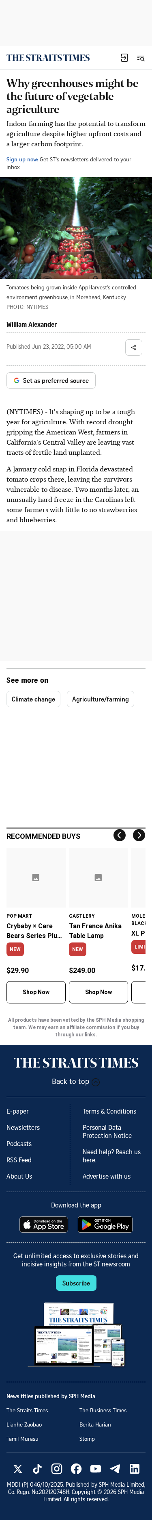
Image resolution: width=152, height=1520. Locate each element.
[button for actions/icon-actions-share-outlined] (133, 347)
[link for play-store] (106, 1224)
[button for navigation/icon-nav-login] (124, 57)
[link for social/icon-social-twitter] (17, 1468)
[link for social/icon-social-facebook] (76, 1468)
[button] (124, 57)
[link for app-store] (44, 1224)
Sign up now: (22, 159)
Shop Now (36, 992)
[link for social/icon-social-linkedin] (134, 1468)
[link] (48, 57)
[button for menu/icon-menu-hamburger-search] (141, 57)
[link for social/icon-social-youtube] (95, 1468)
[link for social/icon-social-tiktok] (37, 1468)
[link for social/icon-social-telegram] (115, 1468)
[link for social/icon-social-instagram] (56, 1468)
